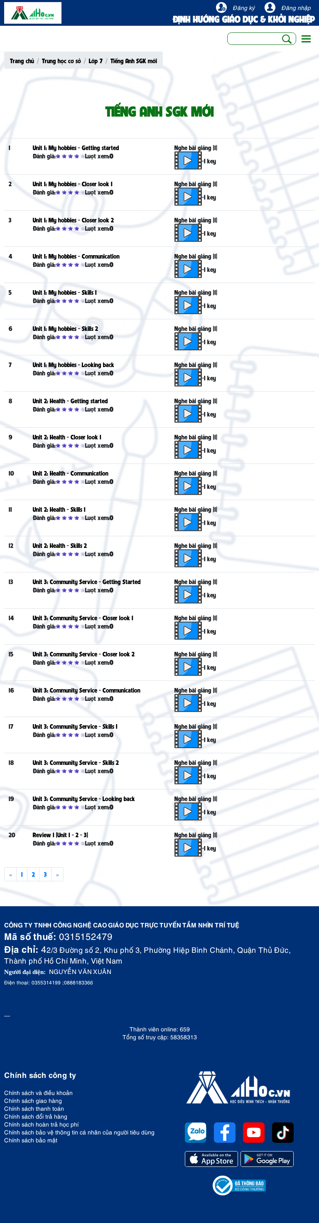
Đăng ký (244, 7)
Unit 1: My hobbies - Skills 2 (65, 328)
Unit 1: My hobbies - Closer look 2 (73, 219)
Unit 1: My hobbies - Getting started (76, 147)
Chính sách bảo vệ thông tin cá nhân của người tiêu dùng (79, 1132)
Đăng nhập (296, 7)
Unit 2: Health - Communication (70, 472)
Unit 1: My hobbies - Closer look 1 (73, 183)
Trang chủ (22, 60)
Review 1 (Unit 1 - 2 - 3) (60, 834)
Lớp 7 (96, 60)
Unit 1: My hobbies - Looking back (73, 364)
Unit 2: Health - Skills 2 (60, 545)
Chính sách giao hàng (33, 1100)
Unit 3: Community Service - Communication (86, 689)
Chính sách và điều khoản (38, 1092)
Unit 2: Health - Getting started (70, 400)
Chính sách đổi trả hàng (35, 1116)
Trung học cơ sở (61, 60)
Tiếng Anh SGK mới (133, 60)
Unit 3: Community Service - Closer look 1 (83, 617)
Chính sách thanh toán (34, 1108)
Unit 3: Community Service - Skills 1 (75, 726)
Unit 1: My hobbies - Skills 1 (65, 292)
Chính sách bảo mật (30, 1140)
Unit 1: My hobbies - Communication (76, 256)
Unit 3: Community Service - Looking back (84, 798)
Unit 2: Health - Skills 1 (59, 509)
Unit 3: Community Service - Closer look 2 (84, 653)
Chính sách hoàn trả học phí (41, 1124)
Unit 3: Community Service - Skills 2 (76, 762)
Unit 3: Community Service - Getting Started (87, 581)
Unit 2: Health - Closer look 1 (67, 436)
